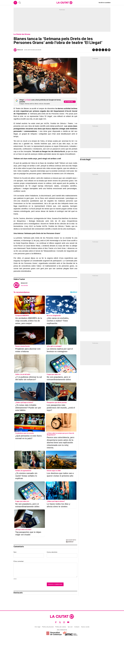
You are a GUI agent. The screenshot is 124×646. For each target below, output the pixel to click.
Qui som (70, 627)
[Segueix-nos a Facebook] (56, 622)
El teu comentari (19, 561)
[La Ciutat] (64, 2)
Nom (15, 552)
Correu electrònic (52, 552)
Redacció (20, 49)
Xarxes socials (85, 627)
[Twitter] (96, 50)
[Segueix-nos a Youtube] (68, 622)
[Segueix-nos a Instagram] (64, 622)
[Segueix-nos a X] (60, 622)
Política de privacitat (48, 627)
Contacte (76, 627)
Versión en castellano (104, 2)
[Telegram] (106, 50)
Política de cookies (60, 627)
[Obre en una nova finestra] (54, 633)
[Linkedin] (100, 50)
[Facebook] (93, 50)
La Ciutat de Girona (22, 34)
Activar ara (69, 101)
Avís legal (37, 627)
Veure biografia (24, 285)
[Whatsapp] (103, 50)
